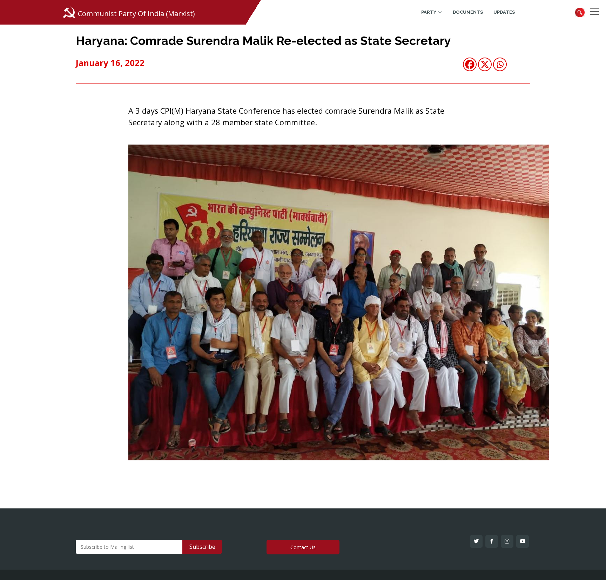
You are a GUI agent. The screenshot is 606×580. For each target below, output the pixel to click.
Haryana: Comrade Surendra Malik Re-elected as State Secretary (263, 41)
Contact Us (303, 547)
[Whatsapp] (500, 64)
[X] (485, 64)
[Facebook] (470, 64)
